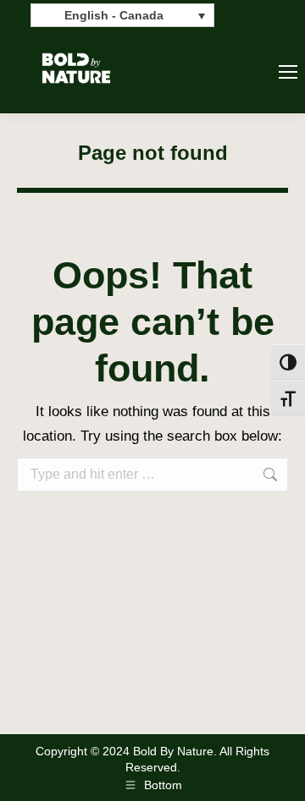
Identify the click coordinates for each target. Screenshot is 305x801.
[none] (122, 14)
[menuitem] (122, 14)
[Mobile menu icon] (288, 72)
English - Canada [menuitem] (114, 16)
